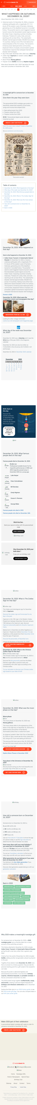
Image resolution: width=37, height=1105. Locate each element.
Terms (28, 1083)
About (15, 1083)
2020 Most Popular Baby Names (14, 893)
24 (11, 9)
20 (21, 367)
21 (2, 9)
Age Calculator (24, 839)
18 (16, 367)
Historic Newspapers (13, 1077)
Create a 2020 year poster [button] (14, 122)
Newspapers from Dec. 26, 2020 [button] (15, 314)
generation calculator (9, 869)
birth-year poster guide (10, 993)
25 (15, 9)
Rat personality (15, 660)
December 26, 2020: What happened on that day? (19, 188)
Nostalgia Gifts (20, 1074)
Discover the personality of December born (15, 639)
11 (16, 365)
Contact (22, 1083)
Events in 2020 (7, 294)
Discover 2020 (8, 886)
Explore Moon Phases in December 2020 (15, 753)
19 (18, 367)
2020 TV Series (8, 899)
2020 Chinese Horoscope (11, 896)
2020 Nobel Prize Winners (12, 890)
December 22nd (29, 634)
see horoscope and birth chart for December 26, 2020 (9, 431)
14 (6, 367)
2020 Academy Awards (22, 899)
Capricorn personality (9, 625)
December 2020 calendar (23, 352)
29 (28, 9)
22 (5, 9)
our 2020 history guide (23, 989)
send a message (18, 531)
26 (18, 369)
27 (21, 9)
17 (14, 367)
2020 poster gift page (10, 991)
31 (34, 9)
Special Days (25, 1077)
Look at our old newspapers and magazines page (18, 321)
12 (18, 365)
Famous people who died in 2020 (13, 510)
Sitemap (8, 1083)
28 (25, 9)
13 (21, 365)
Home (13, 1074)
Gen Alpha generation (20, 862)
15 (9, 367)
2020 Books (7, 903)
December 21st (25, 632)
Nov (11, 6)
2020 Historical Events (22, 886)
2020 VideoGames (19, 903)
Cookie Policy (23, 1087)
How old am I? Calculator (15, 838)
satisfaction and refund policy (15, 131)
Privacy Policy (13, 1087)
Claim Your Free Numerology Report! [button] (15, 645)
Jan (25, 6)
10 (14, 365)
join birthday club (21, 558)
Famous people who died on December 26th (16, 513)
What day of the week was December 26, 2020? (18, 190)
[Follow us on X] (15, 1067)
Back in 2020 (8, 208)
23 (8, 9)
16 (11, 367)
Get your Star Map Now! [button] (13, 772)
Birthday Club (18, 1079)
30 (31, 9)
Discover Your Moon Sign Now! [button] (15, 749)
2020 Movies (25, 896)
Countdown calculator (16, 853)
